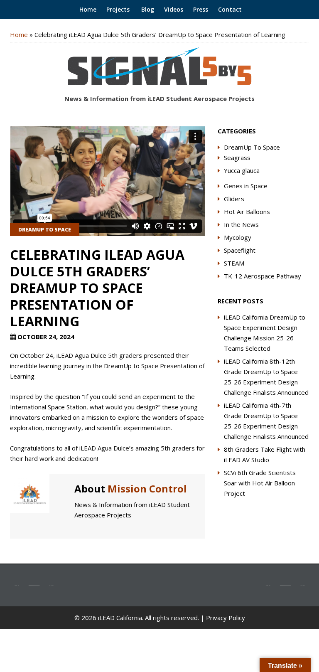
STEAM (234, 263)
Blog (147, 9)
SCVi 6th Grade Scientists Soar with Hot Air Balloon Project (260, 482)
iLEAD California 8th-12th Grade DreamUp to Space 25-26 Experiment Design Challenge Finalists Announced (266, 376)
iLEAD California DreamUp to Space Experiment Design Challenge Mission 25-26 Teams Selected (264, 332)
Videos (173, 9)
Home (87, 9)
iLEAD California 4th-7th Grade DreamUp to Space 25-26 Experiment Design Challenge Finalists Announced (266, 421)
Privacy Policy (225, 617)
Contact (230, 9)
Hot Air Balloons (247, 211)
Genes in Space (245, 186)
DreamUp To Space (44, 229)
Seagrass (237, 157)
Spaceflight (239, 250)
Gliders (234, 198)
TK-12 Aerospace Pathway (262, 276)
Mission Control (147, 488)
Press (200, 9)
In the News (241, 224)
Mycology (237, 237)
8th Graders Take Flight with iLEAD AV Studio (264, 454)
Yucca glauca (242, 170)
